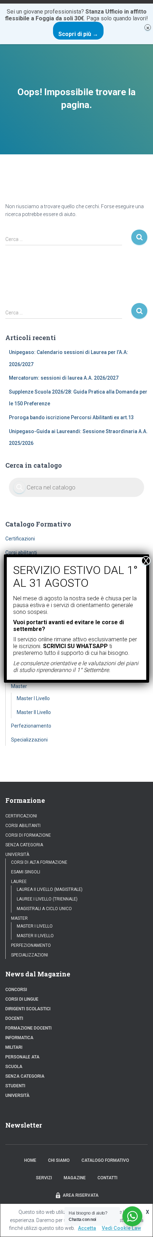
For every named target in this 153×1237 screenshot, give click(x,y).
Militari (13, 1047)
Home (30, 1160)
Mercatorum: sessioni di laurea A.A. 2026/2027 (63, 378)
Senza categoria (24, 844)
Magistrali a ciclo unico (44, 908)
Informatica (19, 1037)
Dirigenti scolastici (28, 1008)
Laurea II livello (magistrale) (50, 889)
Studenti (15, 1085)
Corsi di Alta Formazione (39, 862)
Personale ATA (22, 1056)
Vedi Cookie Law (121, 1228)
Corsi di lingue (21, 999)
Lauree (19, 881)
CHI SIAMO (59, 1160)
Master (19, 686)
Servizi (44, 1177)
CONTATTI (107, 1177)
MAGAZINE (75, 1177)
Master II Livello (34, 712)
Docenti (14, 1018)
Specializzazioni (29, 740)
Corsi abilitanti (21, 552)
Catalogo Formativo (105, 1160)
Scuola (13, 1066)
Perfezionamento (31, 726)
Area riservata (81, 1195)
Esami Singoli (25, 871)
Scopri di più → (78, 34)
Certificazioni (20, 538)
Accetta (87, 1228)
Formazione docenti (28, 1028)
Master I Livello (33, 698)
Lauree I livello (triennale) (47, 899)
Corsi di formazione (28, 835)
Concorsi (16, 989)
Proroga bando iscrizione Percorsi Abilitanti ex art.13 (71, 417)
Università (17, 854)
